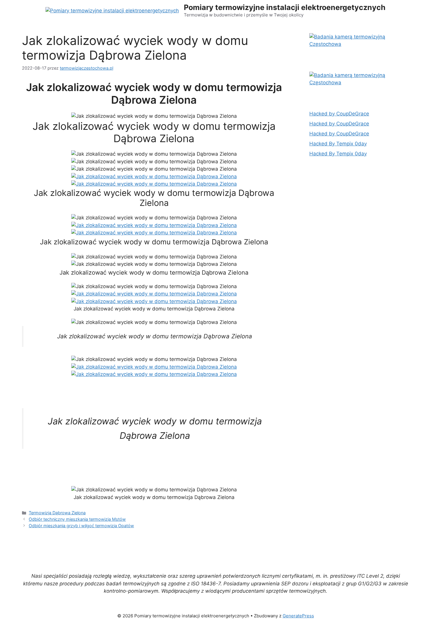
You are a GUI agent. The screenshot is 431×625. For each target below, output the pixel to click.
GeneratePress (298, 616)
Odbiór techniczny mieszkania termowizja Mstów (77, 519)
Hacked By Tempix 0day (338, 144)
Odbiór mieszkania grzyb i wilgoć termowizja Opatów (81, 525)
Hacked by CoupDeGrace (339, 114)
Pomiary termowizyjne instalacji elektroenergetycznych (285, 7)
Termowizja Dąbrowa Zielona (57, 512)
